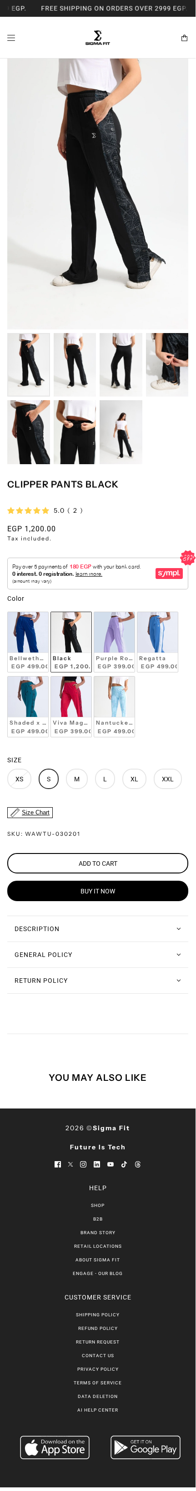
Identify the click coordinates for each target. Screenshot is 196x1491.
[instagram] (83, 1164)
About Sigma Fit (97, 1259)
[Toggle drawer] (11, 38)
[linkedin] (97, 1164)
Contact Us (98, 1355)
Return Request (98, 1341)
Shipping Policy (98, 1314)
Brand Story (98, 1232)
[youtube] (110, 1164)
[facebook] (58, 1164)
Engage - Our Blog (98, 1273)
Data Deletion (98, 1396)
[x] (70, 1164)
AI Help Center (97, 1410)
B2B (98, 1218)
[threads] (138, 1164)
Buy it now (97, 891)
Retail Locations (98, 1246)
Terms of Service (98, 1382)
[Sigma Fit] (97, 37)
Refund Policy (98, 1328)
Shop (98, 1205)
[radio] (28, 642)
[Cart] (184, 38)
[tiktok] (124, 1164)
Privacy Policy (98, 1369)
